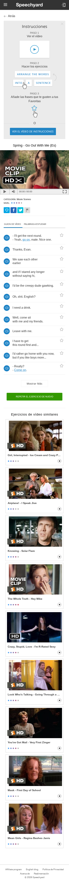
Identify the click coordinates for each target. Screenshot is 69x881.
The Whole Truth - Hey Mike (25, 598)
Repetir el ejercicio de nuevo (34, 396)
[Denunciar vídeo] (27, 210)
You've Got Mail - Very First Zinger (29, 742)
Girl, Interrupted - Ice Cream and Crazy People (35, 455)
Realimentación (41, 873)
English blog (32, 869)
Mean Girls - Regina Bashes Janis (29, 838)
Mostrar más (34, 383)
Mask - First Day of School (24, 790)
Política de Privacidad (53, 869)
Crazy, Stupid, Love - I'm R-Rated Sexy (32, 646)
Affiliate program (13, 869)
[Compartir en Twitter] (20, 210)
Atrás (11, 16)
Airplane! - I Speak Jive (22, 503)
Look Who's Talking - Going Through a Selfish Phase (35, 694)
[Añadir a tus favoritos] (7, 210)
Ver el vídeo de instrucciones (33, 131)
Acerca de (25, 873)
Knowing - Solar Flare (21, 550)
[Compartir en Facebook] (13, 210)
